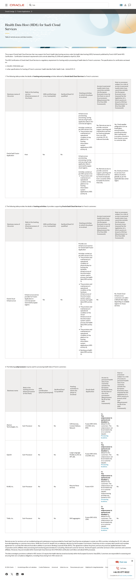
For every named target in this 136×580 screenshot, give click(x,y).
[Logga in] (125, 5)
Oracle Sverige (9, 11)
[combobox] (68, 5)
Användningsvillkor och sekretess (27, 567)
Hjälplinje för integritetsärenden (94, 567)
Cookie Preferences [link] (44, 567)
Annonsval (55, 567)
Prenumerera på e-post (76, 567)
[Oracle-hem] (17, 5)
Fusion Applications (23, 11)
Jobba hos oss (64, 567)
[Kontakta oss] (129, 5)
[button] (6, 5)
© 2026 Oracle (9, 567)
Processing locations (104, 437)
